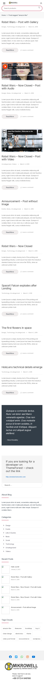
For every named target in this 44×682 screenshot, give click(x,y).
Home (4, 15)
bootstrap (28, 628)
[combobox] (19, 8)
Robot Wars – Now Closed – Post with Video (21, 158)
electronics (19, 633)
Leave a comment (27, 50)
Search (39, 8)
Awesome (18, 628)
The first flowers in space (17, 327)
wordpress (36, 639)
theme (29, 633)
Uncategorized (20, 27)
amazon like (7, 628)
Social (8, 540)
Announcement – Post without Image (19, 203)
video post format (9, 639)
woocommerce (24, 639)
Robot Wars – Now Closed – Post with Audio (21, 87)
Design (4, 27)
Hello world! (15, 567)
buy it (37, 628)
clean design (7, 633)
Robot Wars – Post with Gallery (20, 22)
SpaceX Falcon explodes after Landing (19, 287)
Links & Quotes (11, 533)
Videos (14, 164)
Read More (10, 50)
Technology (11, 27)
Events (4, 209)
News (9, 93)
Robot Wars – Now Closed (17, 246)
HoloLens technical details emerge (22, 367)
